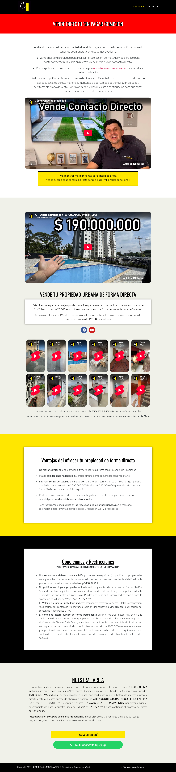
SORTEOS (152, 6)
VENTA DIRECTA (138, 6)
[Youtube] (92, 330)
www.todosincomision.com (109, 68)
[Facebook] (84, 330)
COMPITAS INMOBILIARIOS (46, 767)
